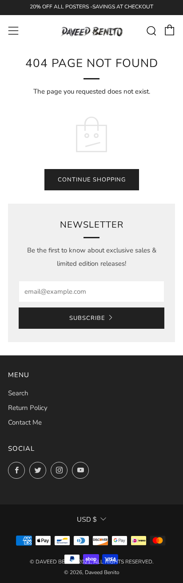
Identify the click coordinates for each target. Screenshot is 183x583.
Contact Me (25, 422)
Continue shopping (92, 180)
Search (18, 393)
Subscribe (87, 318)
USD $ (86, 519)
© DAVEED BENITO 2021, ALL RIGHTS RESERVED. (92, 561)
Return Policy (28, 407)
